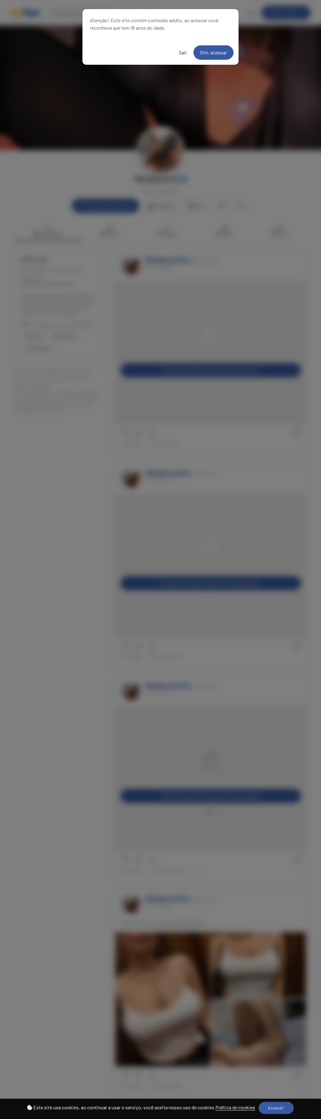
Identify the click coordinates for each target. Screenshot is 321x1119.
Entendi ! (276, 1108)
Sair (183, 52)
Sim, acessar (213, 52)
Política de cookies (235, 1107)
